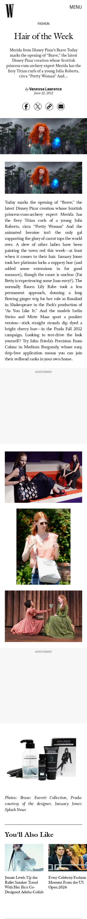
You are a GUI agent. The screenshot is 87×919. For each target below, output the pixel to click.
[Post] (38, 106)
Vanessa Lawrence (45, 88)
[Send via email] (61, 106)
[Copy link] (49, 106)
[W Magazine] (9, 11)
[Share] (26, 106)
